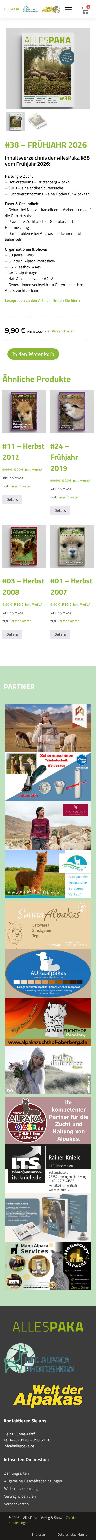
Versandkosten (63, 331)
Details (12, 499)
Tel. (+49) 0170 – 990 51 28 (27, 1440)
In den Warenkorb (33, 354)
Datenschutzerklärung (72, 1534)
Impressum (40, 1534)
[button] (68, 10)
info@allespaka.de (19, 1446)
